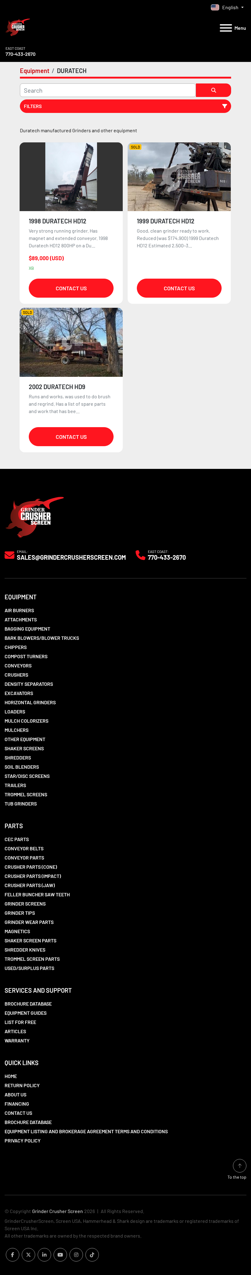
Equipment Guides (26, 1013)
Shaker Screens (24, 748)
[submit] (213, 90)
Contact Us (71, 288)
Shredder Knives (25, 949)
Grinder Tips (20, 913)
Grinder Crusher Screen (57, 1211)
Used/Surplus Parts (29, 968)
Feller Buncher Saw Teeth (37, 894)
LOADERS (15, 711)
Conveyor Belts (24, 848)
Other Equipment (25, 739)
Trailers (15, 785)
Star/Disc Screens (27, 776)
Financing (17, 1104)
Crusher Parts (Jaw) (30, 885)
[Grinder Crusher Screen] (35, 516)
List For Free (20, 1022)
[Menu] (226, 28)
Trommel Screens (26, 794)
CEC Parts (17, 839)
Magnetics (17, 931)
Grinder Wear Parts (29, 922)
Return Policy (22, 1085)
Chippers (16, 647)
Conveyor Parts (24, 857)
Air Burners (19, 610)
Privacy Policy (23, 1140)
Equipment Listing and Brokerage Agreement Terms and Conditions (86, 1131)
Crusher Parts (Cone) (31, 867)
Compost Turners (26, 656)
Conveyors (18, 665)
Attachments (21, 619)
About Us (15, 1094)
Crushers (16, 675)
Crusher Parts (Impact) (33, 876)
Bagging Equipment (27, 629)
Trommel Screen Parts (32, 959)
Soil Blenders (22, 767)
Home (11, 1076)
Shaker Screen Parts (30, 940)
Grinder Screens (25, 903)
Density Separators (29, 684)
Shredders (18, 757)
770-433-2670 (21, 54)
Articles (15, 1031)
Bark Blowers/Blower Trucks (42, 638)
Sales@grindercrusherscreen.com (71, 557)
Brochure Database (28, 1003)
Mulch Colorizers (26, 721)
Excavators (19, 693)
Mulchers (16, 730)
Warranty (17, 1040)
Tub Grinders (21, 803)
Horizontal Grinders (30, 702)
